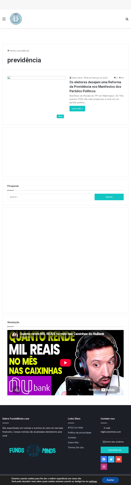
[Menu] (4, 20)
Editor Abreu (77, 78)
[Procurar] (127, 20)
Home (12, 50)
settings (93, 481)
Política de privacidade (79, 432)
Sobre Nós (73, 442)
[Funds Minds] (16, 19)
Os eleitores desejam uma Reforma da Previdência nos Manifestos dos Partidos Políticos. (95, 86)
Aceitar (110, 479)
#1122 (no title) (75, 427)
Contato (72, 437)
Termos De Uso (76, 447)
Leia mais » (77, 108)
